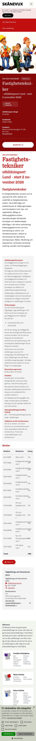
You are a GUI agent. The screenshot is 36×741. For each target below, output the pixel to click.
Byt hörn (8, 15)
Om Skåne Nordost (9, 22)
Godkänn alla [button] (8, 734)
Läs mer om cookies (14, 718)
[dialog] (18, 723)
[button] (18, 738)
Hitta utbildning (8, 28)
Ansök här (17, 145)
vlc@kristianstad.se (15, 583)
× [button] (34, 707)
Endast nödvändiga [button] (25, 734)
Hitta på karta (7, 134)
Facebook (11, 588)
